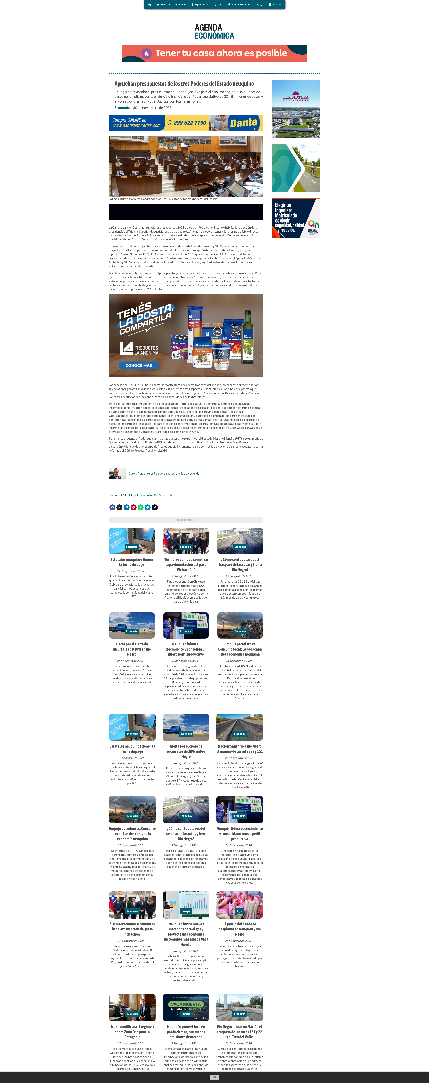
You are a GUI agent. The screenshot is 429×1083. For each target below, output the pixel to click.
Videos (260, 5)
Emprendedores (202, 4)
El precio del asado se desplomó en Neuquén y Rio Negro (240, 929)
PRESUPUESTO (164, 495)
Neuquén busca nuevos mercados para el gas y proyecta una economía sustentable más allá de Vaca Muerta (186, 934)
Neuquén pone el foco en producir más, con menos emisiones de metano (186, 1031)
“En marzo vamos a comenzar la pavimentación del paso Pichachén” (186, 564)
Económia (165, 4)
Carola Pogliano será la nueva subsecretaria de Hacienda (164, 473)
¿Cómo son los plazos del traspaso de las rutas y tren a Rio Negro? (240, 564)
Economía (122, 108)
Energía (182, 4)
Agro (220, 4)
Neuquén (146, 495)
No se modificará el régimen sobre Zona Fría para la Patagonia (132, 1031)
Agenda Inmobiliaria (241, 4)
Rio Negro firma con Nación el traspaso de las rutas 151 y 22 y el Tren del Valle (239, 1031)
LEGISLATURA (129, 495)
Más (275, 4)
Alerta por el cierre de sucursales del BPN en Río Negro (131, 649)
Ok (215, 1077)
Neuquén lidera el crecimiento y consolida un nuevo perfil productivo (186, 649)
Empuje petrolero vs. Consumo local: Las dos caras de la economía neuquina (240, 649)
